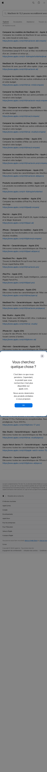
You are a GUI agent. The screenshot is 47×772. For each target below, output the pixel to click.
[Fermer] (42, 356)
